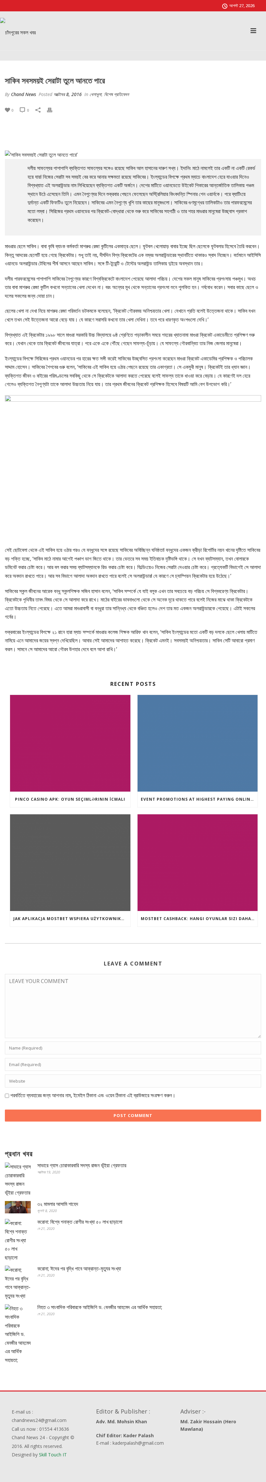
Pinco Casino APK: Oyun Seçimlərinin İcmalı (70, 799)
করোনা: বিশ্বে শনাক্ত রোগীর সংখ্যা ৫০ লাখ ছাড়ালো (79, 1222)
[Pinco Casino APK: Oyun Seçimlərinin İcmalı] (70, 743)
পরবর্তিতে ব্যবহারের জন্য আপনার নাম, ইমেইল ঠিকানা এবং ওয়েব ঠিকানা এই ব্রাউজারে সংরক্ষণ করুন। (92, 1095)
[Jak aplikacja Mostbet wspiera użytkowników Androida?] (70, 862)
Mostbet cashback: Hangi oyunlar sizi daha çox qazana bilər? (199, 918)
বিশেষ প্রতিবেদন (116, 94)
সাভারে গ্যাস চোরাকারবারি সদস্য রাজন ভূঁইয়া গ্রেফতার (81, 1165)
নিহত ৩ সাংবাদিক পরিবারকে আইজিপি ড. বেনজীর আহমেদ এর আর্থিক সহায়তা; (99, 1307)
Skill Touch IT (53, 1455)
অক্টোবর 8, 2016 (68, 94)
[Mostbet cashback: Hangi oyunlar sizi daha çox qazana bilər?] (198, 862)
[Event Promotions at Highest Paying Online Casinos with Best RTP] (198, 743)
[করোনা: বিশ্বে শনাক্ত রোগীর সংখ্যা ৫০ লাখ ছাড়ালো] (18, 1240)
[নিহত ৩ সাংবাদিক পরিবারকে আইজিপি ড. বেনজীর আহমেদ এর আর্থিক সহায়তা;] (18, 1334)
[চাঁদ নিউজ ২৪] (18, 32)
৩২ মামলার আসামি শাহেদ (57, 1204)
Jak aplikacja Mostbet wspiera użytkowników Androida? (71, 918)
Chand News (23, 94)
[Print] (53, 109)
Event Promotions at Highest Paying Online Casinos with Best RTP (199, 799)
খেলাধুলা (96, 94)
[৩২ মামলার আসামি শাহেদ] (18, 1207)
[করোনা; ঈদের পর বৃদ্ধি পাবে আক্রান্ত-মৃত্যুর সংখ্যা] (18, 1283)
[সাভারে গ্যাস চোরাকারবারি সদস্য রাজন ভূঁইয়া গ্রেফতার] (18, 1179)
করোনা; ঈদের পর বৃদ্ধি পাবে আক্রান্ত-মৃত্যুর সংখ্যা (79, 1268)
